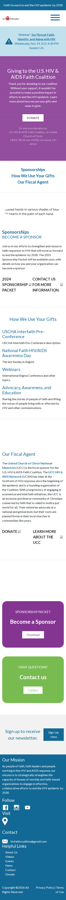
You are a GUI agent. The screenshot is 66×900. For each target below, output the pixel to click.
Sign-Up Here (53, 734)
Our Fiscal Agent (33, 182)
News (9, 865)
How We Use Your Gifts (33, 175)
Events (9, 861)
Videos (9, 856)
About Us (11, 852)
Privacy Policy (45, 887)
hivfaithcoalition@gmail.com (29, 841)
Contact (33, 690)
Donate (10, 874)
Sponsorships (33, 169)
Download (33, 634)
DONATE (33, 117)
